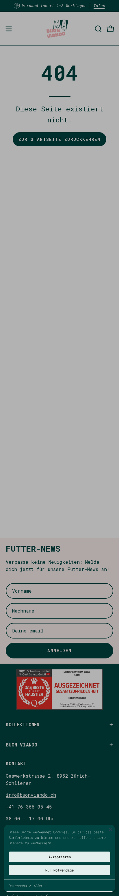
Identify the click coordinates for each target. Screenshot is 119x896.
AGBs (38, 885)
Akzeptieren (60, 856)
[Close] (110, 829)
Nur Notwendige (59, 870)
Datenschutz (20, 885)
